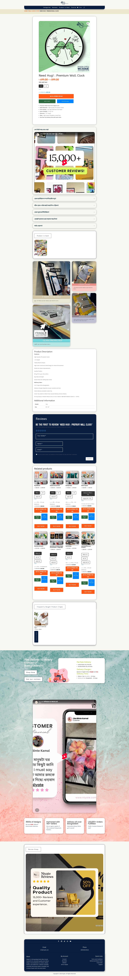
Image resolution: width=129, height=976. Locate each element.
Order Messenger (65, 101)
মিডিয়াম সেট (38, 553)
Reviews (55, 7)
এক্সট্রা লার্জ (38, 497)
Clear (40, 89)
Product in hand (43, 236)
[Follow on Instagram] (61, 941)
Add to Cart (47, 101)
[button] (88, 23)
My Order (64, 961)
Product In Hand (64, 7)
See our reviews (33, 679)
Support (101, 964)
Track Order (100, 962)
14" (46, 86)
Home (25, 11)
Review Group (33, 849)
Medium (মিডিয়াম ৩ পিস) (88, 493)
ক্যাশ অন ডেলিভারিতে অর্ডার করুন (56, 96)
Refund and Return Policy (96, 961)
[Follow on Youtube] (70, 941)
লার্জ (43, 493)
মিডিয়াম (37, 493)
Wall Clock (31, 11)
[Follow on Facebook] (58, 941)
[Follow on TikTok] (64, 941)
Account (64, 959)
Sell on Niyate (64, 964)
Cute (37, 11)
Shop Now (30, 672)
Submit (89, 459)
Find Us (73, 7)
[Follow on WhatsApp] (67, 941)
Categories (47, 7)
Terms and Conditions (97, 959)
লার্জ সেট (37, 557)
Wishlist (64, 962)
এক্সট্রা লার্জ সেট (86, 562)
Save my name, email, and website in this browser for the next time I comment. (57, 454)
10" (41, 86)
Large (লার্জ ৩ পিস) (87, 498)
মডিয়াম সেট (53, 554)
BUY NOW (40, 526)
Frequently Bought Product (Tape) (50, 607)
